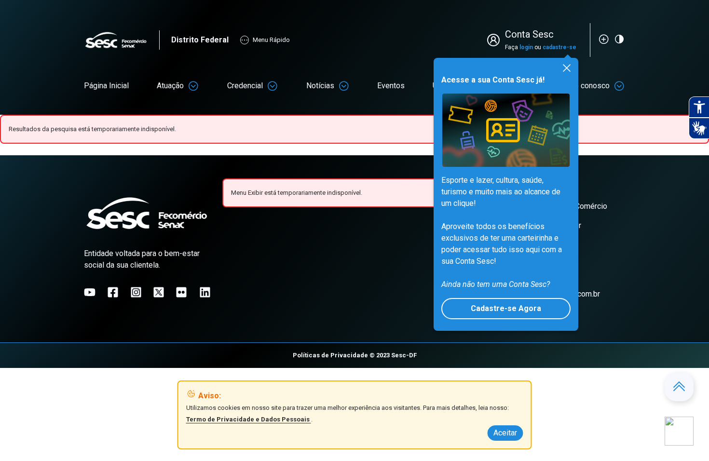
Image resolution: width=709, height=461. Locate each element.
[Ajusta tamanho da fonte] (604, 39)
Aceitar (505, 432)
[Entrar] (495, 40)
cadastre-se (559, 47)
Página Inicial (106, 85)
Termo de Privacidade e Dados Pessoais (248, 419)
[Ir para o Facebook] (113, 292)
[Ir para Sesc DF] (121, 40)
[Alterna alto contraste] (619, 39)
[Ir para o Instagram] (136, 292)
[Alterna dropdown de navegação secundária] (193, 86)
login (526, 47)
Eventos (391, 85)
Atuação (170, 85)
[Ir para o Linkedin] (205, 292)
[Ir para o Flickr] (181, 292)
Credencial (245, 85)
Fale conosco (587, 85)
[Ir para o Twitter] (158, 292)
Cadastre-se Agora (506, 308)
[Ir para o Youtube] (89, 292)
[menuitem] (106, 86)
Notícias (320, 85)
